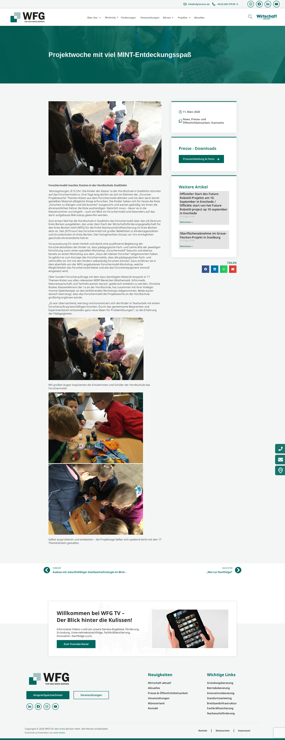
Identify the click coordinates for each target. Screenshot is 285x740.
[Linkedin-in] (268, 4)
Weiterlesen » (186, 222)
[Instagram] (250, 4)
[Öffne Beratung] (117, 17)
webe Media (59, 732)
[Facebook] (259, 4)
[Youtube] (276, 4)
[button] (201, 159)
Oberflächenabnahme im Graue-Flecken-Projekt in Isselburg (203, 235)
